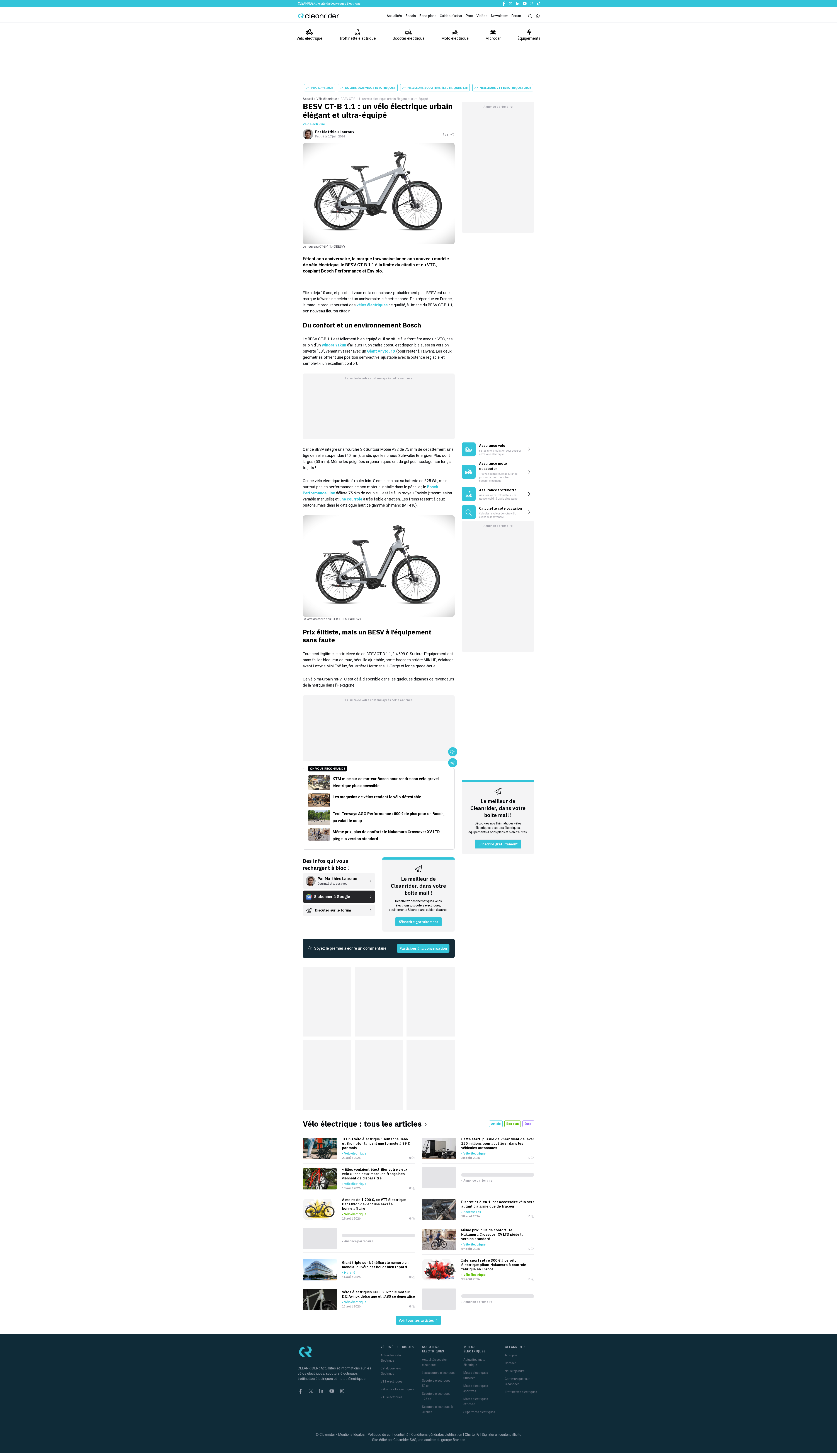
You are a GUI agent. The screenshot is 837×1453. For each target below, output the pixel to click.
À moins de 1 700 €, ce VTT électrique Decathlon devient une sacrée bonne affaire (374, 1204)
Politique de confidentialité (387, 1434)
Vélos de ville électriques (397, 1389)
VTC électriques (391, 1397)
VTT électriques (391, 1381)
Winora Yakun (334, 345)
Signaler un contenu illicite (501, 1434)
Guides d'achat (451, 16)
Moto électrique (455, 38)
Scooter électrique (409, 38)
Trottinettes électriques (521, 1392)
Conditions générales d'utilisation (436, 1434)
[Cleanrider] (318, 16)
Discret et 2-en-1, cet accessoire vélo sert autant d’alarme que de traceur (497, 1204)
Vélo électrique (309, 38)
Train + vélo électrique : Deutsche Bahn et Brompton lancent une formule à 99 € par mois (376, 1143)
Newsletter (499, 16)
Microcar (493, 38)
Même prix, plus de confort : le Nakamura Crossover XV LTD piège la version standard (492, 1234)
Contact (510, 1363)
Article (496, 1124)
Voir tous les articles (417, 1320)
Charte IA (472, 1434)
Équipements (529, 38)
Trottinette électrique (357, 38)
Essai (528, 1124)
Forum (516, 16)
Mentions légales (351, 1434)
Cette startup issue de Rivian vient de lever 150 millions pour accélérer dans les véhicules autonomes (497, 1143)
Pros (469, 16)
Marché (349, 1273)
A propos (511, 1355)
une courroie (350, 499)
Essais (410, 16)
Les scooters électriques (438, 1372)
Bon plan (512, 1124)
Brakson (459, 1440)
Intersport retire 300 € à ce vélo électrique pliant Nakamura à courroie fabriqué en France (493, 1264)
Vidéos (481, 16)
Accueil (308, 99)
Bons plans (427, 16)
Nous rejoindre (515, 1371)
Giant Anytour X (381, 351)
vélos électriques (372, 305)
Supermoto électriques (479, 1412)
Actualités (394, 16)
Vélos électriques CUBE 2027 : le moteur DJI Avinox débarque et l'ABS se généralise (378, 1294)
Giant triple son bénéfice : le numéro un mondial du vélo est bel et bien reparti (375, 1264)
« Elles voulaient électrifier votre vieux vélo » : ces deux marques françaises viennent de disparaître (374, 1173)
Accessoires (472, 1212)
